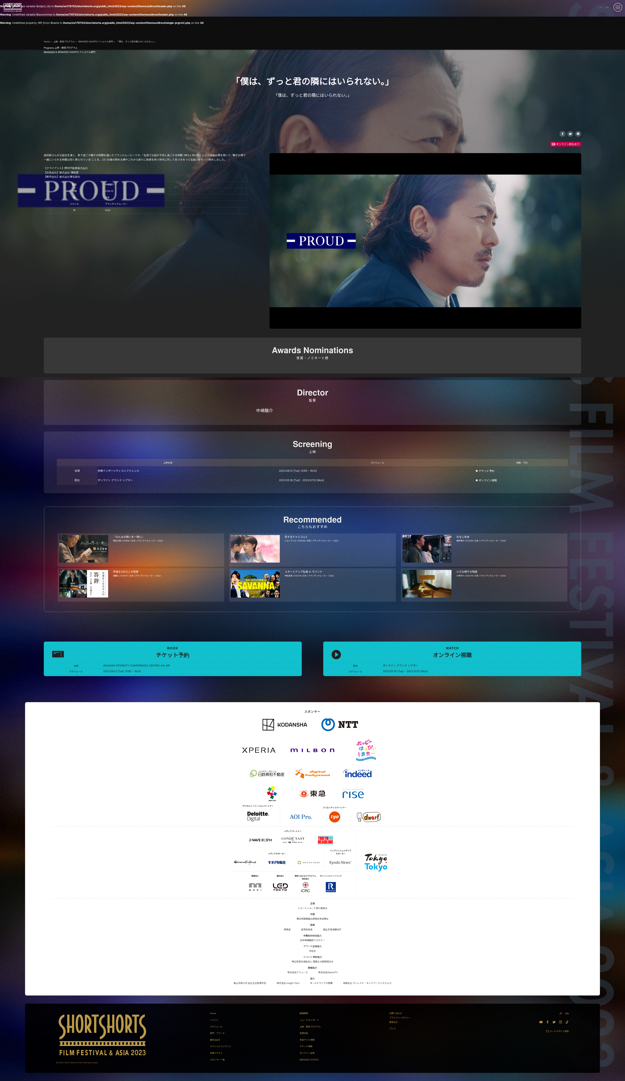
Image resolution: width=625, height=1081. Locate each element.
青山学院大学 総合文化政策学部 (250, 983)
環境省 (287, 929)
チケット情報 (306, 1046)
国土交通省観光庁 (332, 929)
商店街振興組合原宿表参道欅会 (312, 918)
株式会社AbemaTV (328, 972)
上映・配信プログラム (60, 47)
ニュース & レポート (309, 1020)
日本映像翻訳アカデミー (312, 940)
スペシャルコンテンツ (220, 1046)
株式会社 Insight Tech (288, 983)
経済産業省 (306, 929)
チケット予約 (486, 470)
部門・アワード (217, 1033)
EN (607, 7)
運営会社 (393, 1022)
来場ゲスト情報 (307, 1039)
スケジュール (216, 1026)
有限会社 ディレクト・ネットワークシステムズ (367, 983)
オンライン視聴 (488, 480)
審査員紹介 (215, 1039)
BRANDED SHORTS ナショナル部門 (69, 52)
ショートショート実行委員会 (312, 908)
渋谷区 (312, 951)
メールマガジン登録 (559, 1031)
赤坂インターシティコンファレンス (118, 470)
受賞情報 (304, 1033)
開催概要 (304, 1013)
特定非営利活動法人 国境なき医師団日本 (312, 961)
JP (600, 7)
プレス (392, 1028)
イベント (214, 1020)
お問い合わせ (395, 1013)
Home (213, 1013)
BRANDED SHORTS (309, 1059)
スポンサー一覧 (217, 1059)
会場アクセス (216, 1053)
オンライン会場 (307, 1053)
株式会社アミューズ (297, 972)
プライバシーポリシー (399, 1017)
